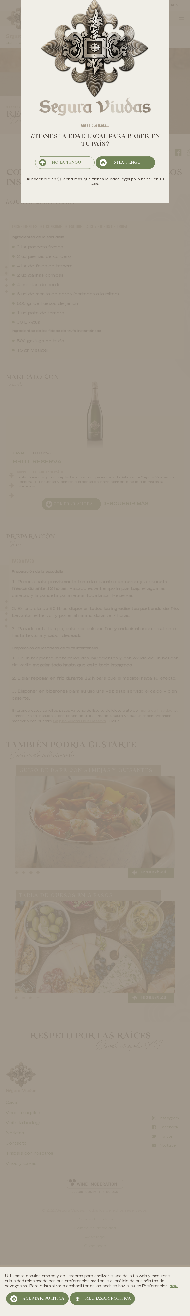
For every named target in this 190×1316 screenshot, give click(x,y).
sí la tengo (127, 163)
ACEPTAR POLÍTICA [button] (44, 1299)
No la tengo (66, 163)
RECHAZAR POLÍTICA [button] (108, 1299)
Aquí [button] (174, 1286)
